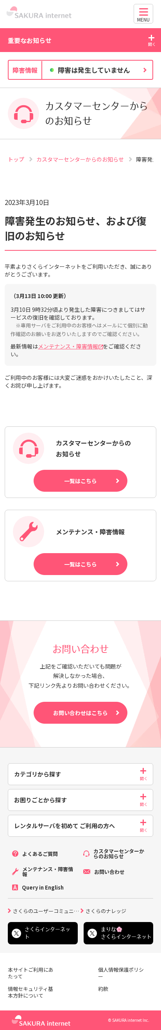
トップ (16, 159)
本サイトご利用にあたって (31, 973)
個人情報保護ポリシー (121, 973)
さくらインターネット (47, 933)
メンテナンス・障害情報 (68, 346)
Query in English (43, 887)
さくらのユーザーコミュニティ (46, 910)
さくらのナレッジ (106, 910)
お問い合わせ (109, 871)
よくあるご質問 (40, 853)
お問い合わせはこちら (80, 713)
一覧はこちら (80, 481)
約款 (103, 989)
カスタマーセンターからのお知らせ (80, 159)
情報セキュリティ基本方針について (30, 992)
